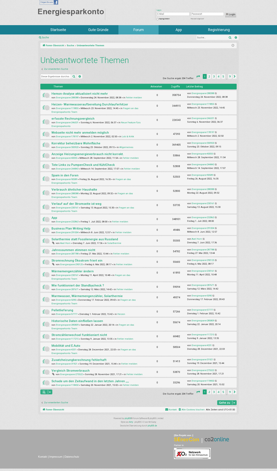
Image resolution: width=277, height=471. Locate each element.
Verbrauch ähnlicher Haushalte (74, 189)
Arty (131, 422)
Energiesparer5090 (66, 300)
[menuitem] (191, 410)
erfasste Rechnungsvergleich (73, 118)
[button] (198, 76)
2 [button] (209, 76)
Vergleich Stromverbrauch (71, 370)
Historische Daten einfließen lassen (77, 321)
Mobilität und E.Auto (66, 346)
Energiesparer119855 (67, 108)
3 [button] (214, 76)
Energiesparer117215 (67, 339)
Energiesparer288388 (67, 97)
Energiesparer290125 (71, 264)
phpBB (128, 418)
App (179, 30)
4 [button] (218, 76)
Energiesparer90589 (66, 179)
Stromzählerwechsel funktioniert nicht (79, 335)
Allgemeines (126, 147)
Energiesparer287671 (67, 289)
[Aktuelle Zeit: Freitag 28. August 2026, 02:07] (233, 45)
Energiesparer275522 (71, 374)
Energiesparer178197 (67, 136)
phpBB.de (152, 426)
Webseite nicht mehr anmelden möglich (80, 132)
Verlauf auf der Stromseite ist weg (76, 204)
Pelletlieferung (62, 310)
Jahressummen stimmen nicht (73, 250)
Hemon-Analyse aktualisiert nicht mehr (80, 93)
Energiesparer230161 (67, 207)
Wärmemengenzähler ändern (73, 271)
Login (231, 14)
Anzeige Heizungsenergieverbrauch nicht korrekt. (88, 154)
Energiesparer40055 (66, 158)
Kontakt (42, 456)
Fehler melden (134, 97)
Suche (45, 37)
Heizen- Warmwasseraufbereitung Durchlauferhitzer (90, 104)
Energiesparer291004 (67, 232)
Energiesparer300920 (67, 147)
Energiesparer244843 (67, 168)
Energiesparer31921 (66, 364)
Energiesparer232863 (67, 221)
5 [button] (223, 76)
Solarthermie (114, 243)
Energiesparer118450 (67, 385)
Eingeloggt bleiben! (164, 19)
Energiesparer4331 (66, 349)
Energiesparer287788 (67, 253)
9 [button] (230, 76)
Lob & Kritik (128, 136)
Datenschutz (71, 456)
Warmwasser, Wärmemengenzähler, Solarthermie (87, 296)
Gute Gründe (98, 30)
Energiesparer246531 (67, 122)
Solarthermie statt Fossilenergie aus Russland (85, 239)
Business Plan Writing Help (71, 228)
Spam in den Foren (65, 175)
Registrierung (219, 30)
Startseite (58, 30)
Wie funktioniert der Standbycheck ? (78, 285)
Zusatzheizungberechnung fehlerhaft (79, 360)
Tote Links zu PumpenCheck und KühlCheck (83, 165)
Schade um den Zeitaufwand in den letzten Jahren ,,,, (90, 381)
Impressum (55, 456)
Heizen (121, 314)
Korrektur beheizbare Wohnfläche (76, 143)
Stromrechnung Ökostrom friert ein (77, 260)
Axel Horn (65, 243)
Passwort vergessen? (197, 19)
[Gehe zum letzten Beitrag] (216, 93)
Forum (138, 30)
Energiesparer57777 (66, 314)
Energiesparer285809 (67, 325)
